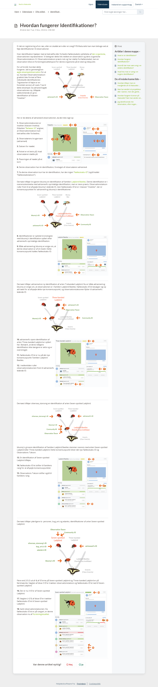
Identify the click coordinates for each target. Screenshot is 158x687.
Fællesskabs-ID (80, 172)
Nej (71, 664)
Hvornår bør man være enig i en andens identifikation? (129, 66)
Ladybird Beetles (78, 181)
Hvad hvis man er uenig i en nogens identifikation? (128, 73)
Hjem (91, 4)
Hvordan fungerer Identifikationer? (124, 60)
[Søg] (140, 11)
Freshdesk (81, 683)
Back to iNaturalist (25, 4)
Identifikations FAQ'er (59, 11)
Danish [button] (138, 4)
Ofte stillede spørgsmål (45, 11)
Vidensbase (102, 4)
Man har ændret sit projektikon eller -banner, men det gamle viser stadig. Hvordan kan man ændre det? (129, 90)
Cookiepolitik (95, 683)
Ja (82, 664)
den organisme (98, 54)
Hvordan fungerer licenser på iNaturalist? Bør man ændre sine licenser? (130, 96)
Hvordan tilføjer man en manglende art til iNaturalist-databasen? (128, 84)
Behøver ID (31, 128)
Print (120, 46)
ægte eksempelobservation (29, 72)
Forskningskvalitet (41, 614)
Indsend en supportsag (122, 4)
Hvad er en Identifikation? (127, 55)
